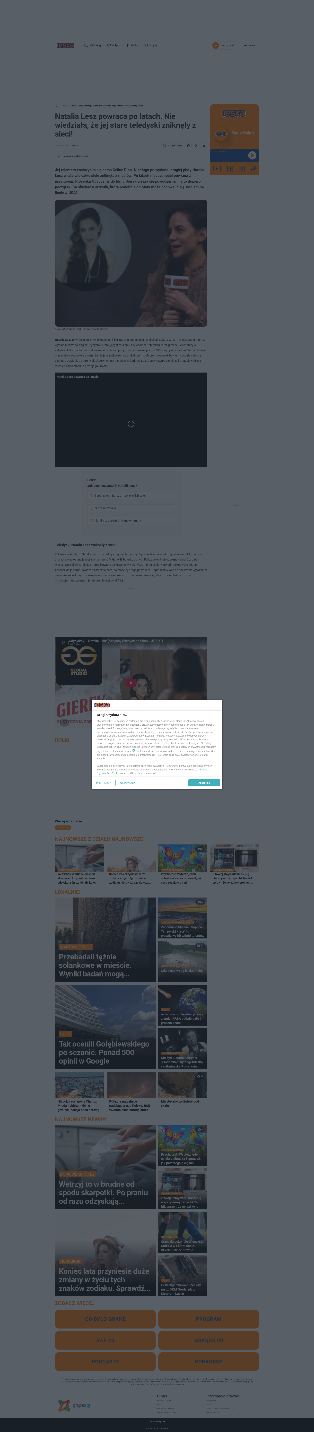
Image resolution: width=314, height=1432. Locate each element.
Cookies (116, 773)
